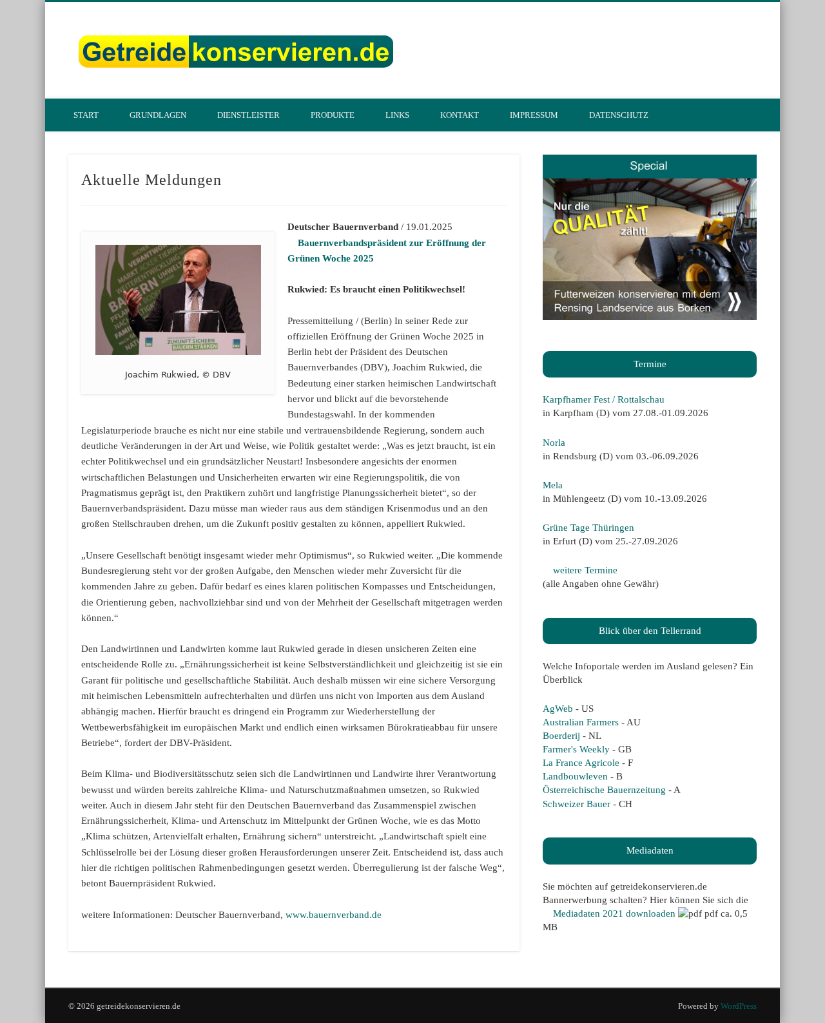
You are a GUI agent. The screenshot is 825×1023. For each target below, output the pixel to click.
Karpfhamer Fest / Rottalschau (604, 399)
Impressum (534, 115)
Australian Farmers (581, 722)
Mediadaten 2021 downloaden (612, 913)
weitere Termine (583, 570)
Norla (554, 442)
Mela (553, 485)
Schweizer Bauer (576, 804)
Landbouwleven (575, 776)
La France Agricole (581, 763)
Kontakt (459, 115)
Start (86, 115)
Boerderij (561, 736)
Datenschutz (618, 115)
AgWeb (558, 708)
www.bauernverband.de (334, 915)
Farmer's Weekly (576, 749)
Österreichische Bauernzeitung (604, 790)
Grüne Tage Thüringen (588, 527)
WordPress (739, 1006)
